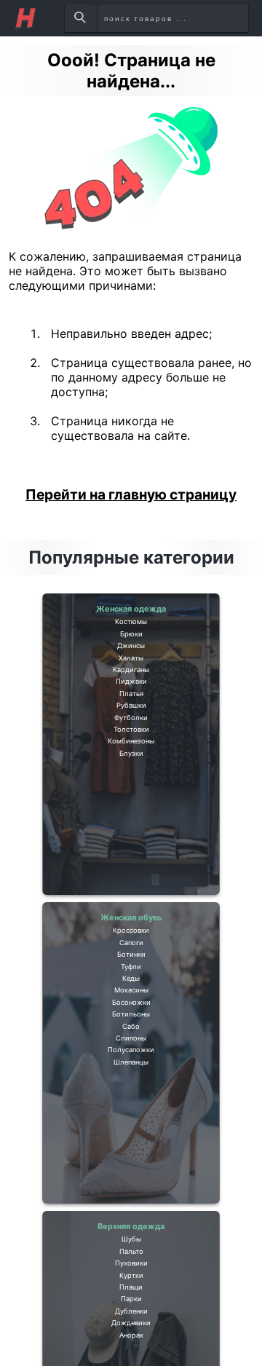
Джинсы (131, 676)
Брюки (131, 655)
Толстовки (131, 824)
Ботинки (131, 985)
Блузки (131, 866)
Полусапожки (131, 1154)
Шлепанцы (131, 1175)
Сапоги (131, 964)
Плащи (131, 1336)
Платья (131, 761)
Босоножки (131, 1069)
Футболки (131, 803)
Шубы (131, 1251)
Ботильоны (131, 1090)
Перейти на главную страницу (131, 494)
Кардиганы (131, 718)
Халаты (131, 697)
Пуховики (131, 1294)
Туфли (131, 1006)
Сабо (131, 1112)
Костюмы (131, 634)
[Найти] (81, 18)
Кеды (131, 1027)
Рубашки (131, 782)
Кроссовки (131, 943)
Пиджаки (131, 740)
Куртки (131, 1315)
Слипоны (131, 1133)
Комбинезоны (131, 845)
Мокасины (131, 1048)
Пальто (131, 1273)
